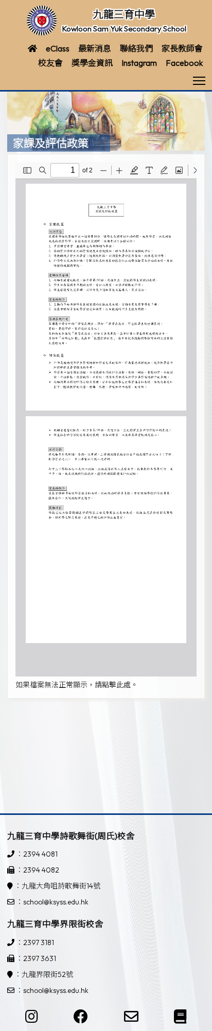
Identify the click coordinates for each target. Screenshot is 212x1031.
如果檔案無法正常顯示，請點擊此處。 (76, 684)
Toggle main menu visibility (199, 80)
